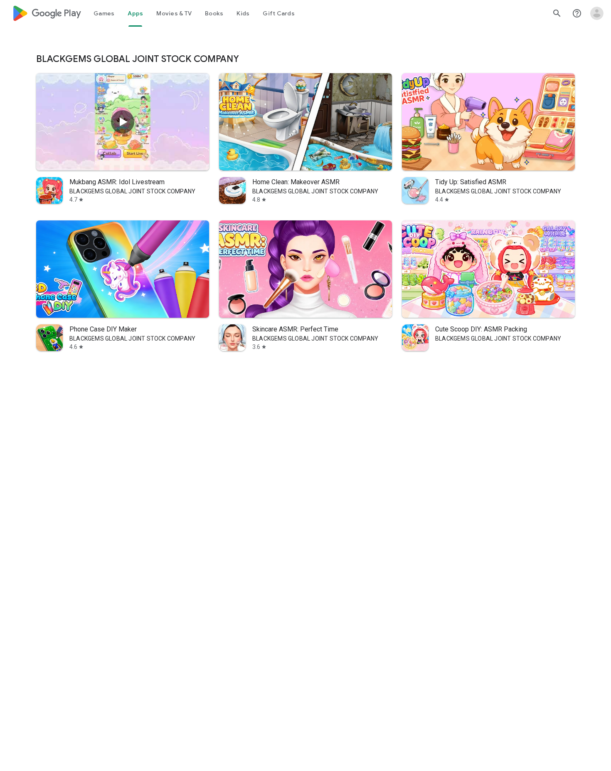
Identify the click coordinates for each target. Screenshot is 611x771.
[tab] (104, 13)
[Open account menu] (597, 13)
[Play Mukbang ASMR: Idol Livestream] (123, 122)
